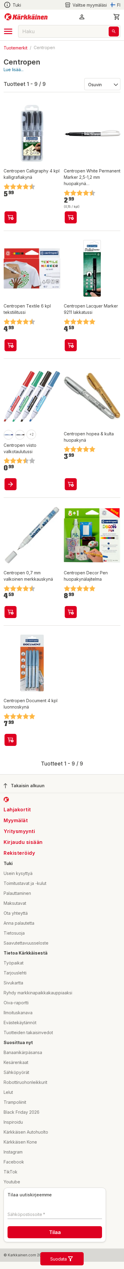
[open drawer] (8, 31)
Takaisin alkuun (28, 785)
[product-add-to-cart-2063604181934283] (11, 484)
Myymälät (16, 820)
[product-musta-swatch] (20, 435)
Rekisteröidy (19, 853)
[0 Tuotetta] (116, 17)
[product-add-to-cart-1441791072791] (11, 345)
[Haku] (114, 31)
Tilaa (55, 1232)
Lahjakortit (17, 810)
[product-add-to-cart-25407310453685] (71, 612)
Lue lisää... (13, 69)
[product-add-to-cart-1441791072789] (11, 217)
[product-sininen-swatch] (8, 435)
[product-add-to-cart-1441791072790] (11, 740)
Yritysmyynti (19, 831)
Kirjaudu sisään (23, 842)
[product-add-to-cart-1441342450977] (71, 345)
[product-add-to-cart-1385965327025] (11, 612)
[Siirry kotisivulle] (26, 17)
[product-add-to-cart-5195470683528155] (71, 484)
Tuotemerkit (15, 47)
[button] (86, 5)
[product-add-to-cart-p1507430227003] (71, 217)
